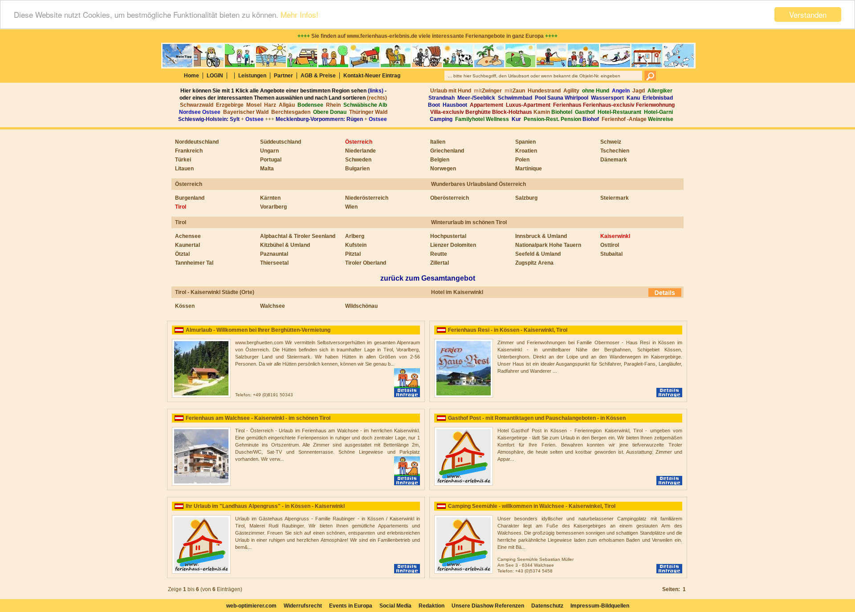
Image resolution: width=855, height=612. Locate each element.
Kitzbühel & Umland (285, 245)
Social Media (395, 606)
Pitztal (353, 254)
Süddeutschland (280, 142)
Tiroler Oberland (365, 263)
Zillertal (439, 263)
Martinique (528, 168)
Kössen (185, 306)
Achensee (188, 236)
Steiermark (614, 198)
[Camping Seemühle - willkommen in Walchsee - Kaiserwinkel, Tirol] (463, 572)
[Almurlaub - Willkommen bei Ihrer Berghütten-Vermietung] (201, 396)
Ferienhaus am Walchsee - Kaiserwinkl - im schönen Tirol (258, 418)
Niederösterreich (366, 198)
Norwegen (443, 168)
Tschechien (614, 151)
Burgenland (189, 198)
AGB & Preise (318, 75)
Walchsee (272, 306)
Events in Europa (350, 606)
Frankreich (189, 151)
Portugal (270, 160)
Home (191, 75)
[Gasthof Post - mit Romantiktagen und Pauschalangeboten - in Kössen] (463, 484)
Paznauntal (274, 254)
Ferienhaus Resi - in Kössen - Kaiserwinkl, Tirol (507, 330)
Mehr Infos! (299, 14)
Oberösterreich (449, 198)
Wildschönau (361, 306)
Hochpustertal (448, 236)
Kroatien (526, 151)
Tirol (180, 207)
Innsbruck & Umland (541, 236)
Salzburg (526, 198)
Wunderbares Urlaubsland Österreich (478, 184)
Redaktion (431, 606)
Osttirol (609, 245)
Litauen (184, 168)
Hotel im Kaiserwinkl (457, 292)
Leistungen (252, 75)
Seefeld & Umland (538, 254)
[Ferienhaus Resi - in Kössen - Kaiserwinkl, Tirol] (463, 396)
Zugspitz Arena (534, 263)
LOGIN (215, 75)
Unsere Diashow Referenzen (488, 606)
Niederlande (360, 151)
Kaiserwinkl (615, 236)
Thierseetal (274, 263)
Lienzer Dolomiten (453, 245)
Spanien (525, 142)
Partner (283, 75)
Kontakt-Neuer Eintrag (371, 75)
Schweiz (610, 142)
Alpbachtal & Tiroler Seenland (297, 236)
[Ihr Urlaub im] (201, 572)
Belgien (439, 160)
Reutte (438, 254)
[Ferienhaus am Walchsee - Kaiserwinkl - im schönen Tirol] (201, 484)
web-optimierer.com (251, 606)
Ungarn (269, 151)
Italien (437, 142)
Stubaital (611, 254)
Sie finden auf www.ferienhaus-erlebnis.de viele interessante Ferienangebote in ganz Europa (427, 36)
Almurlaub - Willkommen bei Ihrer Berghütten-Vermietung (258, 330)
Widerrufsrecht (303, 606)
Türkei (183, 160)
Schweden (358, 160)
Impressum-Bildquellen (599, 606)
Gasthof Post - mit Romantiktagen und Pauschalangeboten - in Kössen (537, 418)
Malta (267, 168)
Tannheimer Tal (194, 263)
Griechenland (447, 151)
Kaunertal (187, 245)
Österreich (358, 142)
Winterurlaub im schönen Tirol (469, 222)
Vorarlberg (273, 207)
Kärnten (270, 198)
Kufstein (355, 245)
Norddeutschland (197, 142)
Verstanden (807, 14)
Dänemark (613, 160)
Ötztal (182, 254)
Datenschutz (547, 606)
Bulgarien (357, 168)
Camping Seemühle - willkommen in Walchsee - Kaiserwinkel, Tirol (531, 506)
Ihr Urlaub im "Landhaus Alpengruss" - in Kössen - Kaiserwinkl (265, 506)
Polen (522, 160)
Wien (351, 207)
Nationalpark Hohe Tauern (548, 245)
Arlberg (354, 236)
